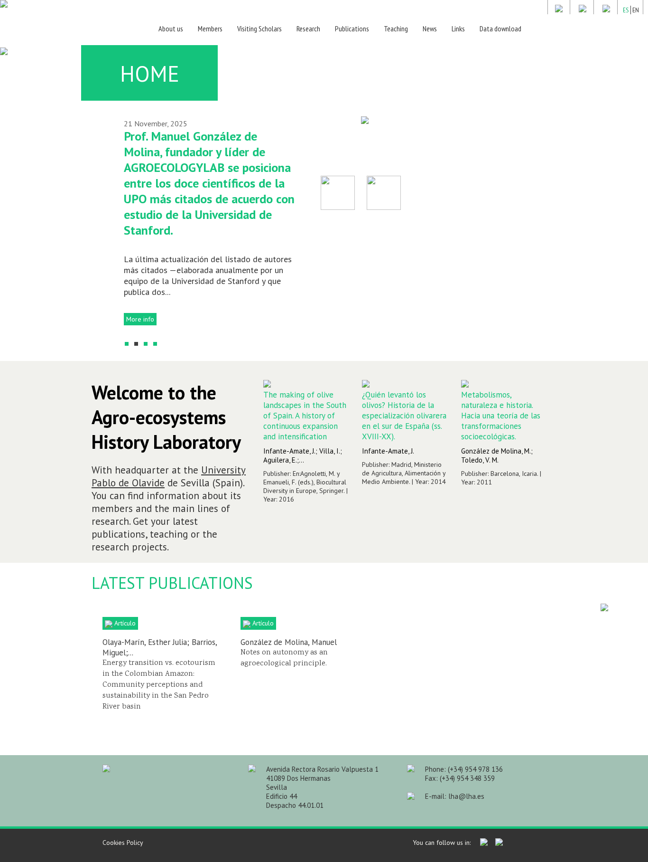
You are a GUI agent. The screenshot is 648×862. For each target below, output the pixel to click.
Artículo (124, 623)
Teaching (396, 28)
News (430, 28)
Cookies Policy (122, 842)
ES (626, 10)
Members (210, 28)
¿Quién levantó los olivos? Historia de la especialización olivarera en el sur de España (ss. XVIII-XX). (404, 415)
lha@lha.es (466, 796)
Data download (500, 28)
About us (170, 28)
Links (458, 28)
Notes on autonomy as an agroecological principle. (285, 658)
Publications (352, 28)
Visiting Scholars (259, 28)
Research (308, 28)
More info (140, 319)
